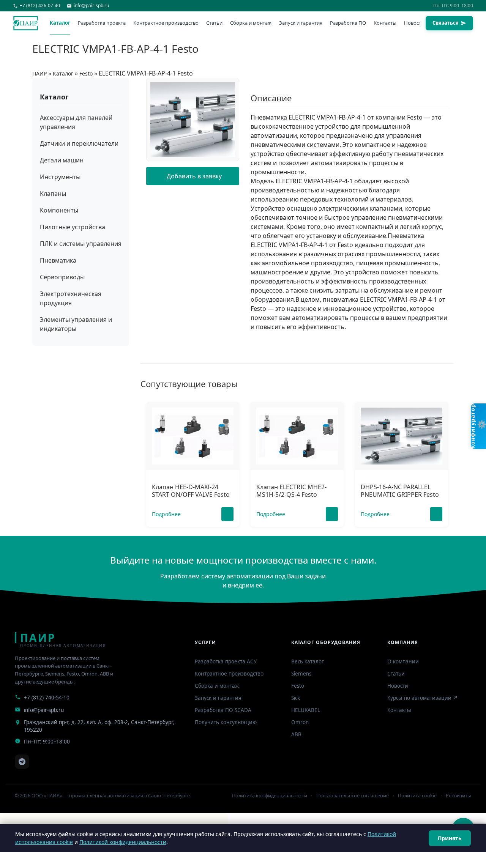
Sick (295, 698)
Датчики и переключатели (79, 143)
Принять (450, 838)
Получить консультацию (226, 722)
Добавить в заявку (194, 176)
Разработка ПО (348, 22)
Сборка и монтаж (250, 22)
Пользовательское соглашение (352, 795)
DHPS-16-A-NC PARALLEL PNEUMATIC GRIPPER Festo (400, 490)
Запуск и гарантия (300, 22)
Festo (297, 685)
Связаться (445, 22)
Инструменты (60, 177)
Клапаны (53, 193)
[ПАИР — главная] (25, 23)
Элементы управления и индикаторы (76, 324)
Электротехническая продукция (70, 298)
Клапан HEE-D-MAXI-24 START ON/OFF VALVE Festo (191, 490)
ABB (296, 734)
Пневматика (58, 260)
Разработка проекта (102, 22)
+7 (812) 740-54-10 (46, 697)
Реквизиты (458, 795)
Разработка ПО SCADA (223, 710)
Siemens (301, 673)
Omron (300, 722)
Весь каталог (307, 661)
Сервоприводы (62, 277)
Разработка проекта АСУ (226, 661)
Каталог (60, 22)
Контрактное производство (166, 22)
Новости (414, 22)
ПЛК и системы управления (81, 243)
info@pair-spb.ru (44, 710)
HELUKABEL (305, 710)
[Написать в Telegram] (22, 761)
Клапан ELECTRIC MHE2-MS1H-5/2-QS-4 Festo (291, 490)
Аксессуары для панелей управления (76, 122)
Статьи (214, 22)
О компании (403, 661)
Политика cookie (417, 795)
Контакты (385, 22)
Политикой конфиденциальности (122, 842)
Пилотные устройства (72, 227)
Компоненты (59, 210)
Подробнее (166, 514)
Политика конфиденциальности (269, 795)
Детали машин (62, 160)
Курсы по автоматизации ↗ (422, 698)
